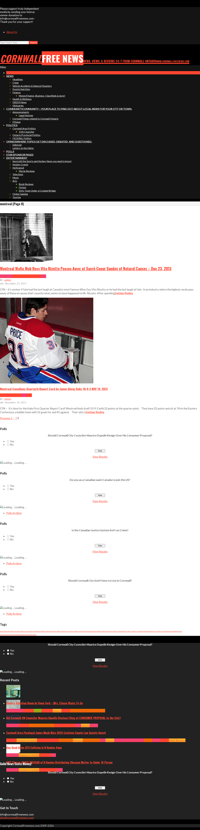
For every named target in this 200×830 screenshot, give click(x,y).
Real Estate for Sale (29, 635)
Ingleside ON (65, 740)
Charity (48, 631)
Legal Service (30, 631)
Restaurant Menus (68, 631)
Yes (12, 441)
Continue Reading (124, 293)
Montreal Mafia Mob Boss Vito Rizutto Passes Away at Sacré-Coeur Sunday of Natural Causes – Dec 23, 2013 (85, 268)
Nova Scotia (4, 631)
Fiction (12, 635)
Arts (8, 710)
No (12, 444)
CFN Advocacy (87, 631)
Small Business (177, 740)
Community (6, 276)
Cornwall (28, 710)
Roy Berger (12, 631)
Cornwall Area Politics (41, 725)
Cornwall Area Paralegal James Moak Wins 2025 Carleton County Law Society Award (56, 733)
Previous (5, 418)
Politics (94, 725)
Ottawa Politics (97, 631)
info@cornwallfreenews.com (17, 817)
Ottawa (148, 740)
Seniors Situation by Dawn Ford (87, 710)
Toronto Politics (40, 631)
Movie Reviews (108, 631)
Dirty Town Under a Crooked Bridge (136, 631)
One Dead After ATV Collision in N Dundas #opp (34, 747)
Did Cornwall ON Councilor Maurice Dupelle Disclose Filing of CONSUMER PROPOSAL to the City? (63, 718)
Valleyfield (18, 635)
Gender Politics (56, 631)
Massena (78, 631)
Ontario (57, 710)
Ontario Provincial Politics (129, 740)
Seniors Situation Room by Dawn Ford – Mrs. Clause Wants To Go (44, 703)
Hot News (70, 725)
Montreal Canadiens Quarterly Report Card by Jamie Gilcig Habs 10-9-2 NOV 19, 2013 (54, 389)
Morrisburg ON (91, 740)
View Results (100, 456)
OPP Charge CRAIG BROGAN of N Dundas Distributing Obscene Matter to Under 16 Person (59, 762)
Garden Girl (153, 631)
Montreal (35, 276)
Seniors (65, 710)
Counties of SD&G (27, 740)
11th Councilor (162, 631)
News (43, 276)
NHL (29, 395)
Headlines (24, 276)
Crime (15, 276)
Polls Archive (14, 513)
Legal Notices (21, 631)
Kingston (78, 740)
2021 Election (118, 631)
